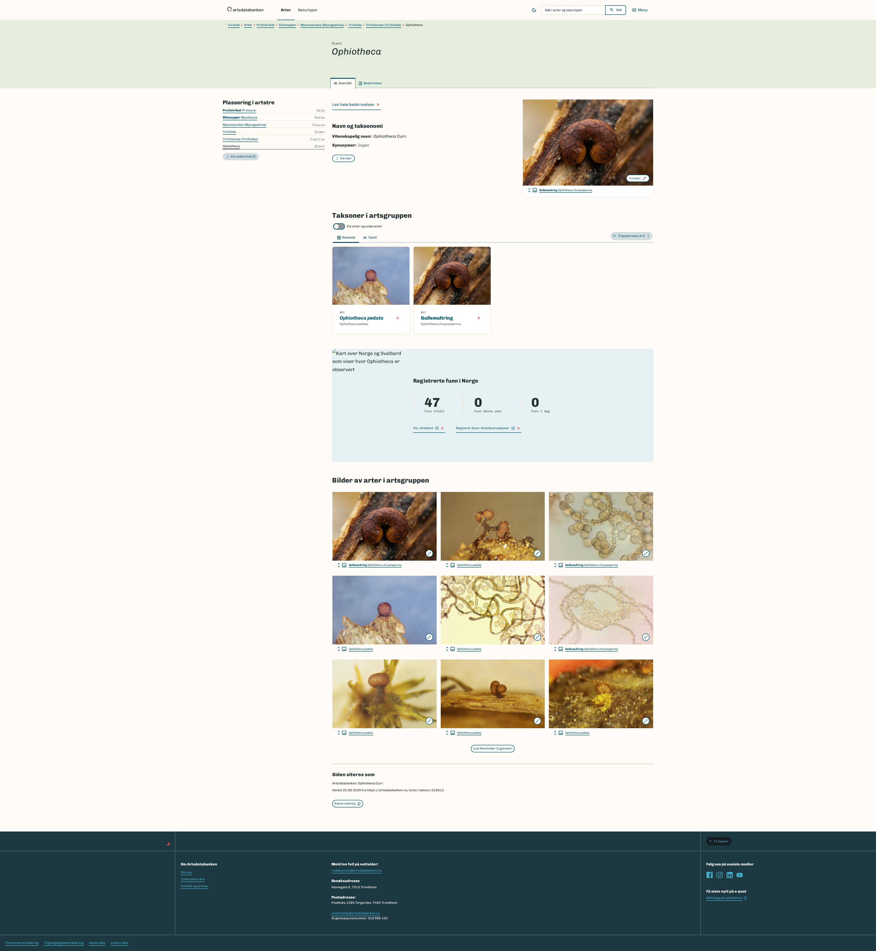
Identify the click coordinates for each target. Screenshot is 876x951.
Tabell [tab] (372, 237)
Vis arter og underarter (364, 226)
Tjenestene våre (193, 879)
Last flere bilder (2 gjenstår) (492, 748)
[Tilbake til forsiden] (245, 10)
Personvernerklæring (22, 943)
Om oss (186, 872)
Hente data (97, 943)
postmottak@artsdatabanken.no (355, 913)
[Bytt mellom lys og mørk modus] (534, 10)
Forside (234, 25)
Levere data (119, 943)
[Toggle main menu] (640, 10)
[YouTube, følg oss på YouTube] (739, 875)
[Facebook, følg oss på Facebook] (709, 875)
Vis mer (346, 158)
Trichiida (355, 25)
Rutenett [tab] (348, 237)
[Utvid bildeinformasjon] (532, 190)
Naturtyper (308, 10)
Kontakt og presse (194, 886)
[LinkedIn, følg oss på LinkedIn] (729, 875)
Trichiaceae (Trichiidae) (383, 25)
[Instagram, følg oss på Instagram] (719, 875)
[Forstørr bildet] (429, 553)
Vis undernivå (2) (243, 156)
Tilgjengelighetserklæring (63, 943)
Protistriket (265, 25)
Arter (286, 10)
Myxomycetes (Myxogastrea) (322, 25)
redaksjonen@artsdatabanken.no (356, 870)
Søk (619, 10)
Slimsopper (287, 25)
